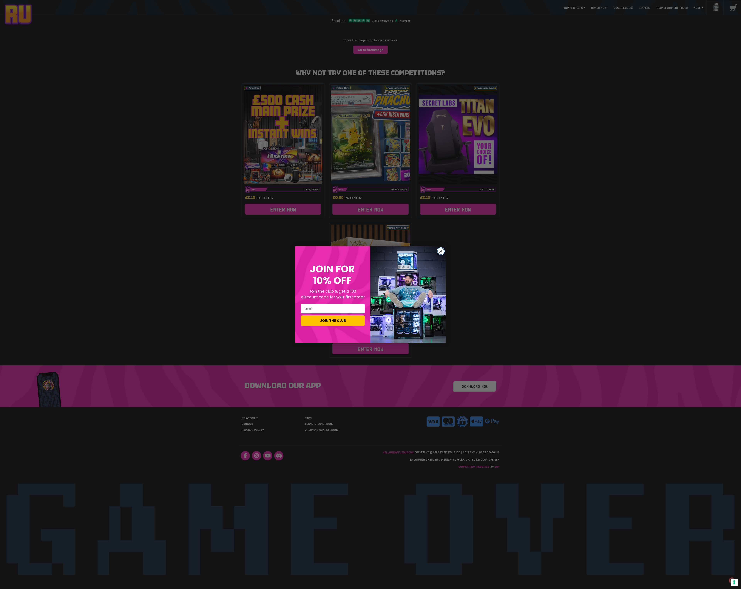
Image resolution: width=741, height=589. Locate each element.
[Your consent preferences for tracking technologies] (734, 582)
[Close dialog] (440, 251)
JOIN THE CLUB (333, 320)
